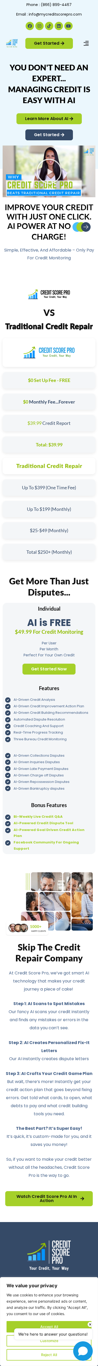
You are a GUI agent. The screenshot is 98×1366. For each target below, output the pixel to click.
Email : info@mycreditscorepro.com (49, 14)
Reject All (49, 1354)
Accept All (49, 1326)
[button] (86, 43)
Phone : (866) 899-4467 (49, 4)
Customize (49, 1340)
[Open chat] (83, 1351)
